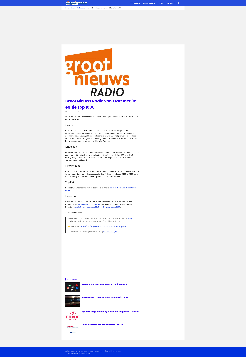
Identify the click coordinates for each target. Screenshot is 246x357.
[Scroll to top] (243, 354)
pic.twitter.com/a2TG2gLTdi (114, 226)
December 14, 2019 (111, 232)
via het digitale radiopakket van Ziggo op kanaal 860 (97, 207)
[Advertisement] (123, 27)
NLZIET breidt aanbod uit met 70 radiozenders (104, 284)
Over (160, 3)
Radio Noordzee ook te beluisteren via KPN (102, 324)
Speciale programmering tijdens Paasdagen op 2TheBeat (110, 311)
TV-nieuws (135, 3)
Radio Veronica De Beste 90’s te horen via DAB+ (105, 297)
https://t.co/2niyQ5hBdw (90, 226)
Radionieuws (149, 3)
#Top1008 (132, 218)
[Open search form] (178, 3)
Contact (170, 3)
